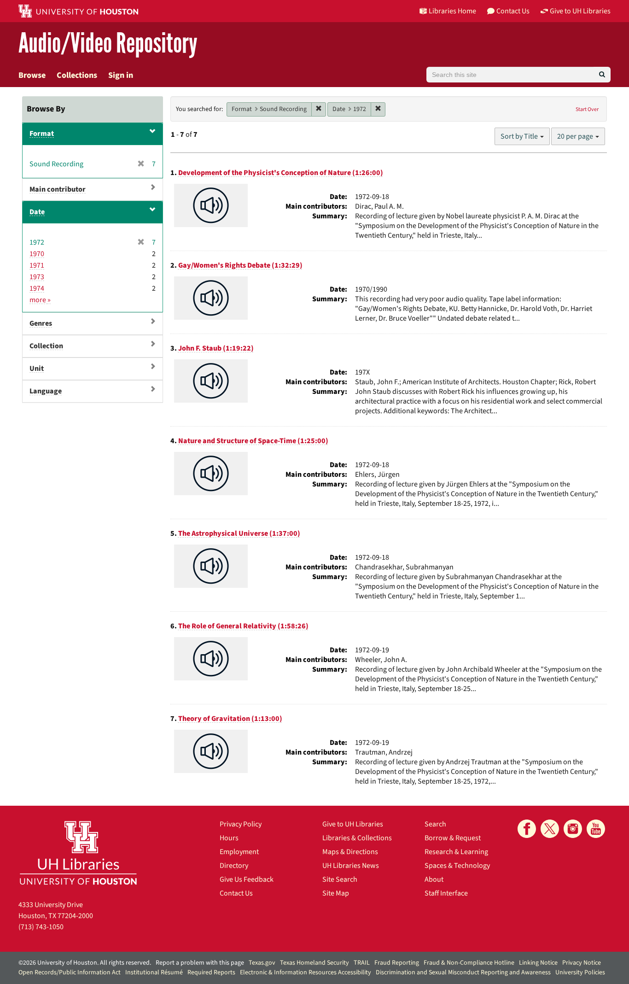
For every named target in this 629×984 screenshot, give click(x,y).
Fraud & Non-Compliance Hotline (469, 962)
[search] (602, 74)
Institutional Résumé (154, 972)
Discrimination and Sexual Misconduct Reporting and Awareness (463, 972)
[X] (550, 829)
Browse (32, 75)
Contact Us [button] (513, 11)
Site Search (339, 879)
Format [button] (41, 134)
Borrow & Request (453, 838)
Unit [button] (36, 368)
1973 (36, 277)
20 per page (575, 136)
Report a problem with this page (200, 962)
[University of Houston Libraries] (78, 852)
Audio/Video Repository (108, 43)
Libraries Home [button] (452, 11)
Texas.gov (262, 962)
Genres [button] (40, 323)
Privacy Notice (581, 962)
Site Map (335, 893)
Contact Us (236, 893)
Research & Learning (456, 852)
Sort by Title (520, 136)
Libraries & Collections (357, 838)
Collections (77, 75)
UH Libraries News (350, 866)
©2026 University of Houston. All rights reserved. (84, 962)
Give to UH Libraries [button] (580, 11)
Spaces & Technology (457, 866)
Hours (229, 838)
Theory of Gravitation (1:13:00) (230, 719)
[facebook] (527, 829)
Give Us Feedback (247, 879)
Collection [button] (46, 346)
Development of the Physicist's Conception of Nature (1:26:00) (280, 173)
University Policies (580, 972)
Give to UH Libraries (352, 824)
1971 (36, 265)
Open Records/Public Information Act (69, 972)
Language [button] (45, 391)
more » (40, 300)
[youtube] (596, 829)
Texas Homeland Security (314, 962)
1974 (36, 288)
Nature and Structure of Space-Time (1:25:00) (253, 441)
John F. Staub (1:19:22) (216, 348)
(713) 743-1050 (41, 927)
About (434, 879)
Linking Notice (538, 962)
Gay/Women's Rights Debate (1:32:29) (240, 265)
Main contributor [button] (57, 189)
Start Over (587, 109)
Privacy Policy (241, 824)
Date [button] (37, 212)
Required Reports (211, 972)
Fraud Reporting (396, 962)
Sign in (120, 75)
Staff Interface (446, 893)
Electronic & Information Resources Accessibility (305, 972)
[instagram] (573, 829)
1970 (36, 254)
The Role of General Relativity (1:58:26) (243, 626)
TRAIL (362, 962)
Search (435, 824)
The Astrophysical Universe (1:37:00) (239, 533)
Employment (239, 852)
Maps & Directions (350, 852)
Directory (234, 866)
